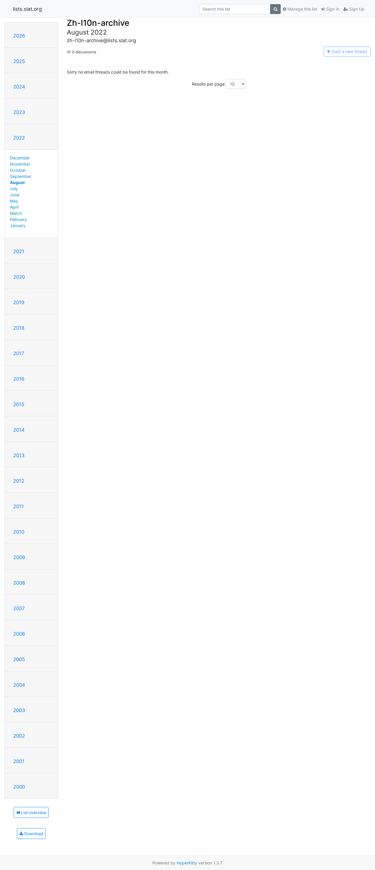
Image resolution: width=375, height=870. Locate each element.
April (14, 207)
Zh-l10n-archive (98, 23)
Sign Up (356, 8)
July (14, 188)
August (17, 182)
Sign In (332, 8)
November (20, 163)
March (16, 213)
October (18, 170)
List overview (33, 812)
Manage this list (301, 8)
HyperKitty (187, 862)
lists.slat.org (27, 9)
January (17, 225)
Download (33, 833)
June (14, 194)
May (14, 200)
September (20, 176)
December (20, 157)
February (18, 219)
